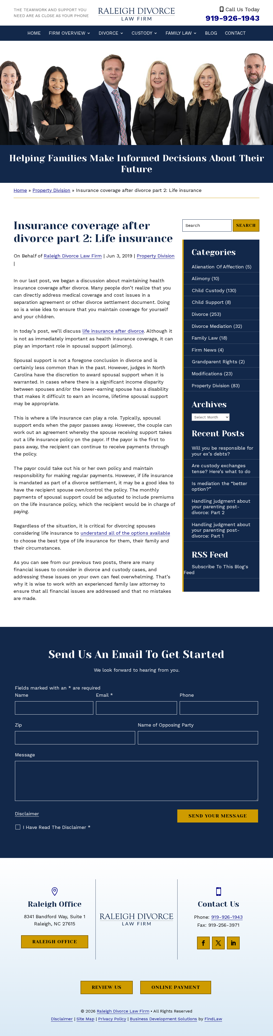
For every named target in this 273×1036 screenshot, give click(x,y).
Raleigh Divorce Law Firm (73, 256)
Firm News (204, 350)
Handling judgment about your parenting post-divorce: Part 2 (221, 506)
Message (25, 754)
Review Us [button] (107, 987)
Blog (211, 33)
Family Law (179, 33)
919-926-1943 (232, 18)
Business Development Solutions (163, 1018)
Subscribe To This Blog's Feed (216, 569)
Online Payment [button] (175, 987)
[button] (267, 997)
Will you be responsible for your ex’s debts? (222, 451)
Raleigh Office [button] (54, 941)
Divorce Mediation (212, 326)
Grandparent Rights (214, 361)
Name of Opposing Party (166, 725)
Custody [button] (142, 33)
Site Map (85, 1018)
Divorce (108, 33)
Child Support (208, 302)
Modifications (207, 373)
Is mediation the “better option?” (219, 486)
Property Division (156, 256)
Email (104, 695)
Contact (235, 33)
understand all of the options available (125, 533)
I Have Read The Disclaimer (57, 827)
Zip (18, 725)
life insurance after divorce (113, 331)
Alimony (201, 278)
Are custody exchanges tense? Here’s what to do (221, 468)
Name (21, 695)
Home (34, 33)
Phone (187, 695)
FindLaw (213, 1018)
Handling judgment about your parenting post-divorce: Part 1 (221, 530)
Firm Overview (67, 33)
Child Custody (208, 290)
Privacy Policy (112, 1018)
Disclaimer (27, 813)
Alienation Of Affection (218, 266)
